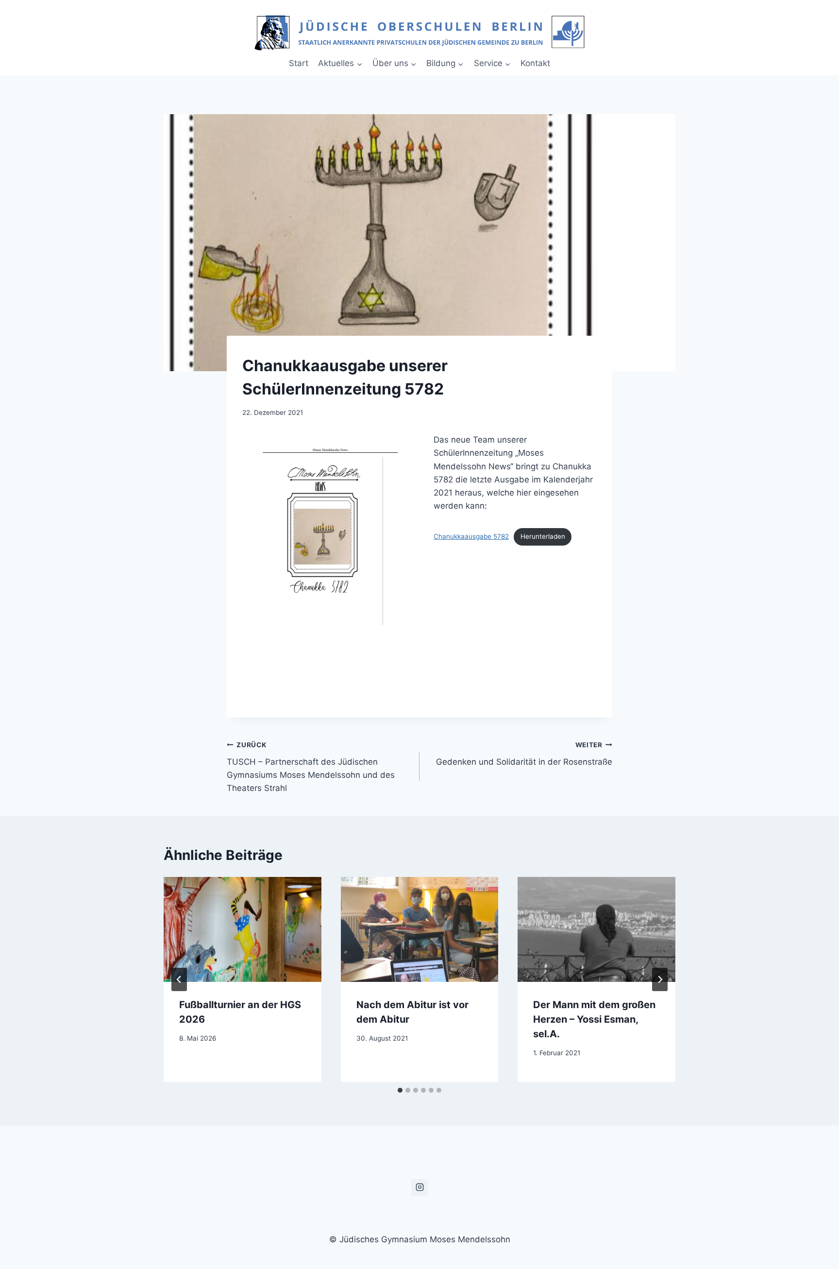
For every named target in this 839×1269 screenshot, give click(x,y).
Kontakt (535, 63)
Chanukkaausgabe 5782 (471, 536)
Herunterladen (542, 536)
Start (298, 63)
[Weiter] (660, 979)
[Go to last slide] (179, 979)
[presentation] (242, 929)
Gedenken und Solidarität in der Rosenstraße (524, 754)
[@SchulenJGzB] (419, 1187)
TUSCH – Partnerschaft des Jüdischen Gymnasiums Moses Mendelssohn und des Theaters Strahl (311, 767)
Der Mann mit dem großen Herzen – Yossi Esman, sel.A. (594, 1019)
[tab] (400, 1090)
